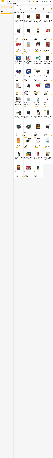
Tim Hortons (30, 171)
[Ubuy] (2, 1)
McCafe (41, 20)
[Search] (33, 1)
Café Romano (21, 102)
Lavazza (51, 75)
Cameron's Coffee (40, 102)
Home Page (2, 3)
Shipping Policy (10, 9)
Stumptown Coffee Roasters (30, 102)
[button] (38, 1)
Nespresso (21, 20)
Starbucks (41, 61)
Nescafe (51, 116)
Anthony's (50, 157)
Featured (50, 12)
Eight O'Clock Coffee (40, 157)
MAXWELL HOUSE (21, 61)
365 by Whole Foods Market (40, 116)
